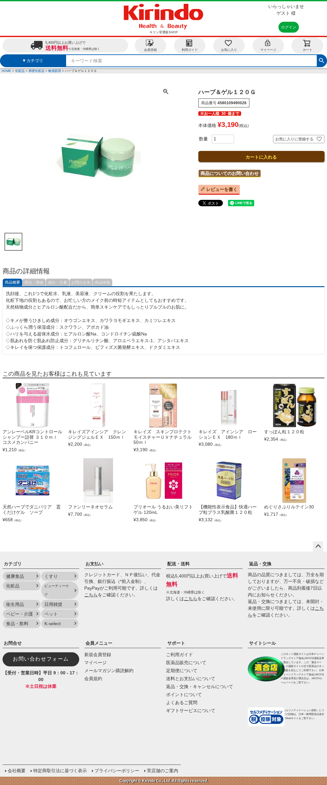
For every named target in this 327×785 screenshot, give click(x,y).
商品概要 (12, 282)
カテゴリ (13, 563)
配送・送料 (178, 563)
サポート (176, 643)
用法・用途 (33, 282)
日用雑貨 (53, 604)
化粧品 (20, 71)
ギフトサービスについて (190, 710)
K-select (52, 623)
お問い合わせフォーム (41, 659)
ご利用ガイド (179, 654)
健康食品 (15, 576)
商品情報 (102, 282)
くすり (51, 576)
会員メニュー (99, 643)
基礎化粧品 (36, 71)
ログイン (288, 27)
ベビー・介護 (19, 613)
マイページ (268, 49)
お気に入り (229, 49)
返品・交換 (260, 563)
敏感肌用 (54, 71)
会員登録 (150, 49)
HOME (6, 71)
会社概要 (17, 770)
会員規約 (93, 678)
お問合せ (13, 643)
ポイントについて (184, 694)
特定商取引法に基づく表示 (60, 770)
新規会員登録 (97, 654)
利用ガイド (190, 49)
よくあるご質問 (181, 702)
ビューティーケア (56, 590)
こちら (91, 594)
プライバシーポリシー (117, 770)
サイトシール (262, 643)
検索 (321, 60)
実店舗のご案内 (162, 770)
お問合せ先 (80, 282)
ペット (51, 613)
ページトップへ (318, 546)
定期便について (181, 670)
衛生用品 (15, 604)
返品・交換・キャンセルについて (199, 686)
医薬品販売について (186, 662)
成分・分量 (57, 282)
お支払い (94, 563)
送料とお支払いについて (190, 678)
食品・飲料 (17, 623)
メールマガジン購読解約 (108, 670)
